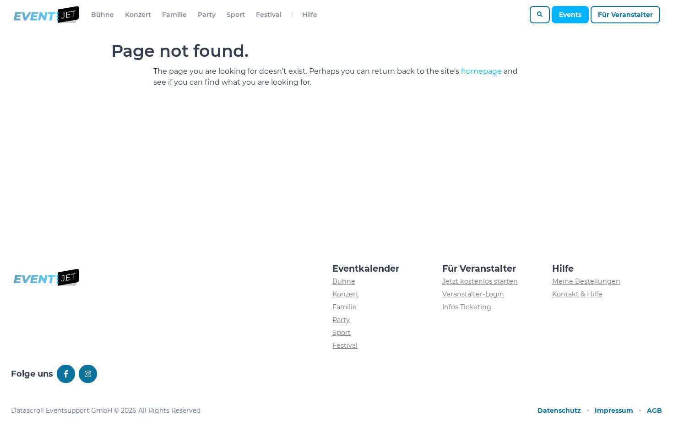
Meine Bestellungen (586, 281)
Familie (174, 15)
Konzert (138, 15)
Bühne (102, 15)
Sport (236, 15)
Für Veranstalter (625, 15)
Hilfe (309, 15)
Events (570, 15)
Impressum (614, 410)
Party (207, 15)
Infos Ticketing (466, 307)
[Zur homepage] (45, 14)
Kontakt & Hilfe (577, 294)
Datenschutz (559, 410)
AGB (654, 410)
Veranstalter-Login (473, 294)
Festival (269, 15)
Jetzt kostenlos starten (480, 281)
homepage (481, 71)
